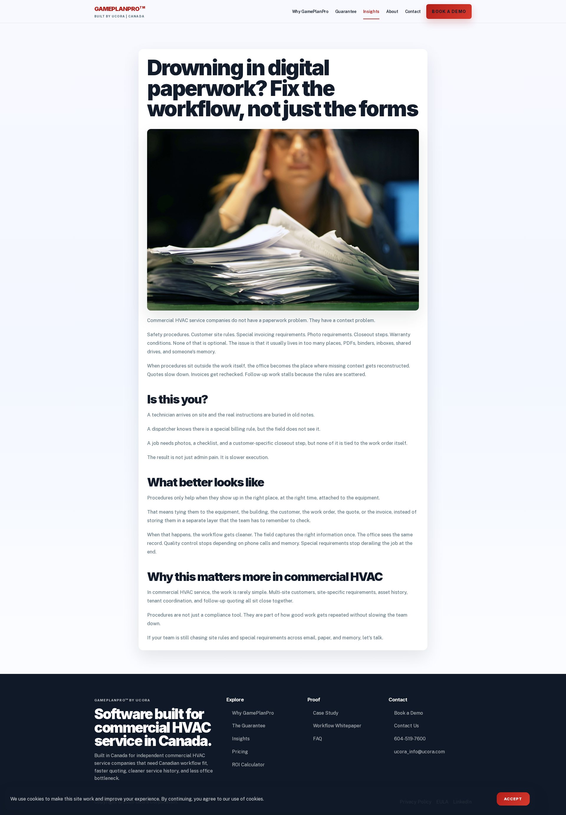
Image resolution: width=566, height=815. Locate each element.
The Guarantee (248, 726)
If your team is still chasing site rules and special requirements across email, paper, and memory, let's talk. (265, 638)
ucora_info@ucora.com (419, 751)
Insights (371, 11)
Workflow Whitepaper (337, 726)
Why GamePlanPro (310, 11)
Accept (513, 798)
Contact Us (406, 726)
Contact (413, 11)
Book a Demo (449, 11)
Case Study (325, 713)
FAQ (317, 738)
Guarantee (345, 11)
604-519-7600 (410, 738)
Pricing (240, 751)
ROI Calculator (248, 764)
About (392, 11)
